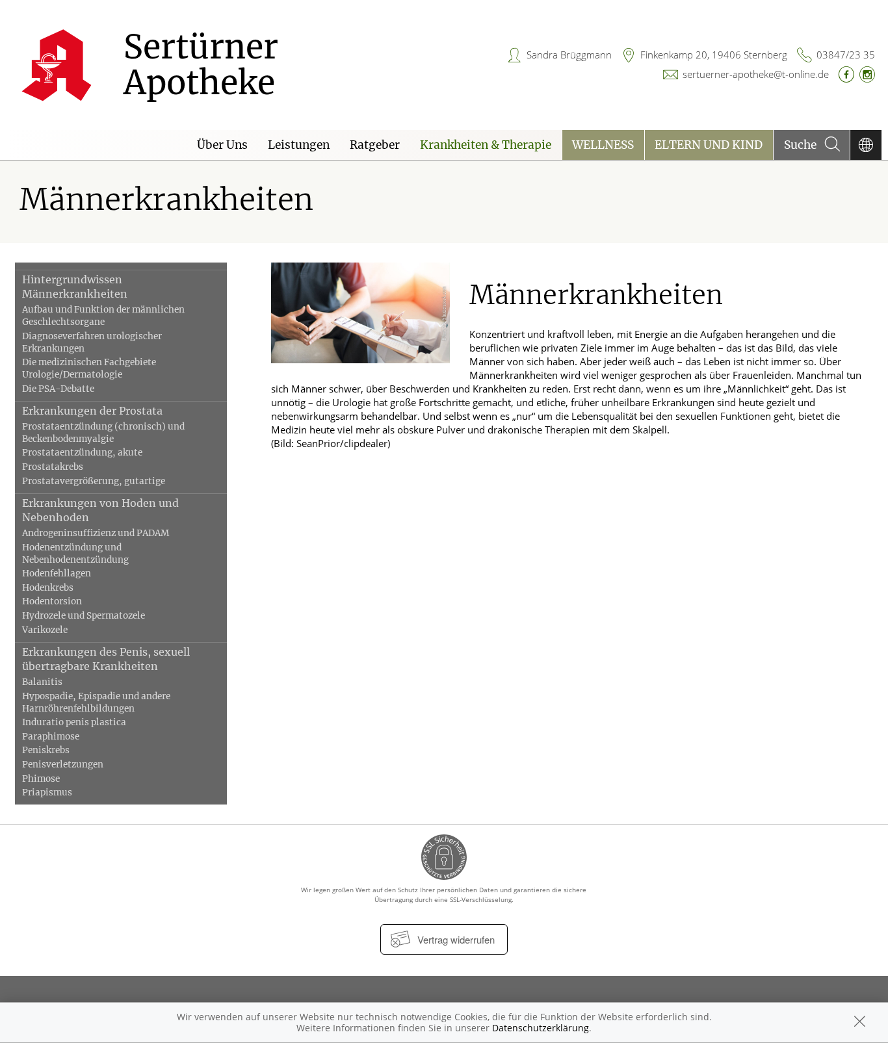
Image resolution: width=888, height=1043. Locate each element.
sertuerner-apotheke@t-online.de (756, 74)
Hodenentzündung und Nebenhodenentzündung (75, 553)
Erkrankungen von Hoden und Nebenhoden (100, 510)
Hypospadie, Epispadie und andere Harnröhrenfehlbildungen (96, 702)
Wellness (603, 145)
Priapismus (47, 792)
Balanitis (42, 682)
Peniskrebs (46, 750)
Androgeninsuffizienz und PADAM (95, 533)
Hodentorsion (52, 601)
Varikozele (45, 630)
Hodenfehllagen (56, 573)
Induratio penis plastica (74, 722)
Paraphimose (50, 736)
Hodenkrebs (47, 587)
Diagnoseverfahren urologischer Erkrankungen (92, 342)
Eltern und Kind (709, 145)
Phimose (41, 778)
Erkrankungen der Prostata (92, 410)
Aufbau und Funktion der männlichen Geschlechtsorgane (103, 316)
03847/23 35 (845, 54)
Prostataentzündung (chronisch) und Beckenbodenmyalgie (103, 432)
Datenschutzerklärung (540, 1028)
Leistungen (299, 145)
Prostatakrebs (52, 466)
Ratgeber (375, 145)
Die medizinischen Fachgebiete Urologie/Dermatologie (89, 368)
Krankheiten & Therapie (485, 145)
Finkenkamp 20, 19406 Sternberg (713, 54)
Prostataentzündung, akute (82, 452)
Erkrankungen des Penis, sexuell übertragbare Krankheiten (106, 659)
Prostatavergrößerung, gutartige (93, 481)
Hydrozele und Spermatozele (83, 615)
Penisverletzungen (62, 764)
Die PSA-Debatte (58, 388)
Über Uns (222, 145)
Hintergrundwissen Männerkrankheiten (74, 286)
